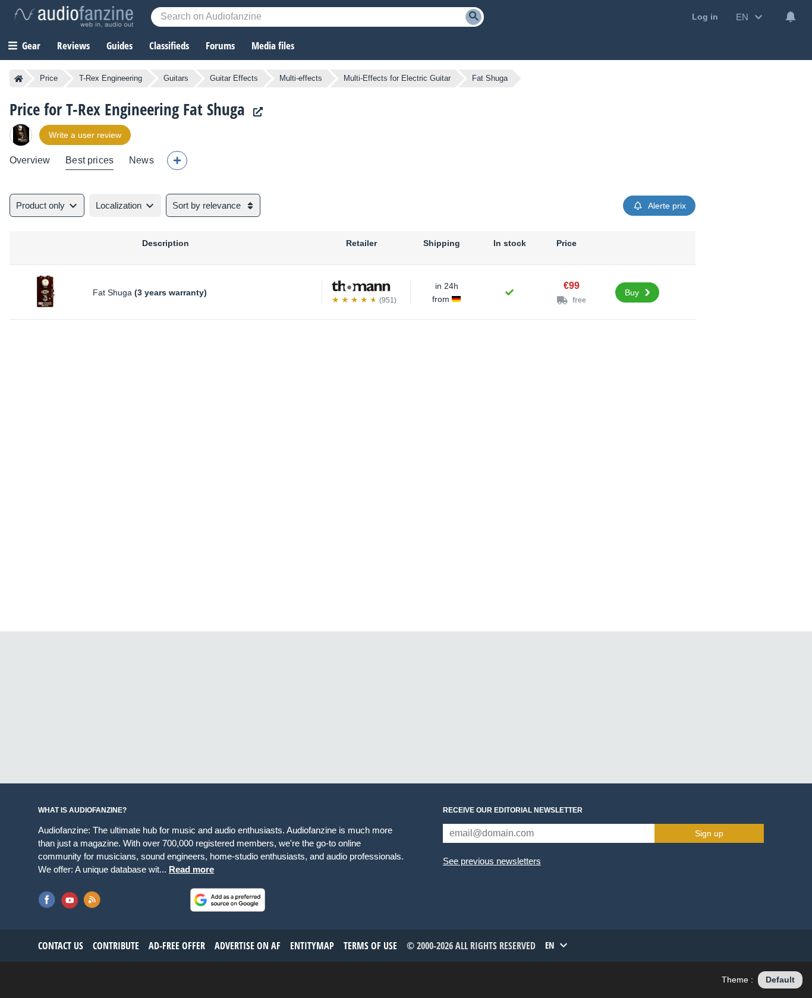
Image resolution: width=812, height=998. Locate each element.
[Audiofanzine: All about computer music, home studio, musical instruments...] (73, 16)
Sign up (709, 833)
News (141, 160)
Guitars (175, 78)
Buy (632, 292)
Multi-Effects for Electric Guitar (397, 78)
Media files (272, 45)
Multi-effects (300, 78)
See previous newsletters (492, 861)
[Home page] (18, 78)
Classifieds (169, 45)
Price (49, 78)
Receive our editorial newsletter (513, 810)
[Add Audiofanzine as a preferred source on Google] (227, 900)
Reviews (73, 45)
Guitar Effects (234, 78)
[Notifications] (790, 17)
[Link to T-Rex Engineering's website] (255, 112)
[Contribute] (177, 160)
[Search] (473, 17)
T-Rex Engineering (110, 78)
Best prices (89, 160)
